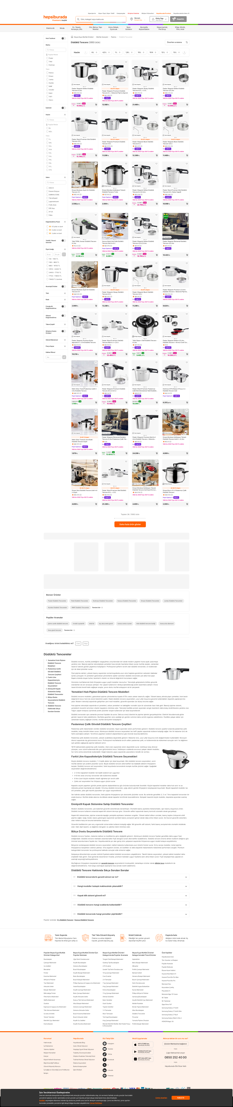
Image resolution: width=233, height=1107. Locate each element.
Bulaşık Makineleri (50, 990)
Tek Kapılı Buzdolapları (110, 1017)
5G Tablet (165, 998)
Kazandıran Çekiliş (168, 987)
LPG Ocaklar (107, 966)
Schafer (51, 90)
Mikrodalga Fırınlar (50, 993)
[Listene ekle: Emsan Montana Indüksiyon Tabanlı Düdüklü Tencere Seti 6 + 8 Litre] (186, 410)
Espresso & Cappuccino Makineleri (55, 1007)
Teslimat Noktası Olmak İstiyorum (84, 1059)
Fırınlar (46, 973)
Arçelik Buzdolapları (79, 963)
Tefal (50, 61)
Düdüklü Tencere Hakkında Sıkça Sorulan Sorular (54, 708)
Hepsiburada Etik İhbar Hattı (175, 1066)
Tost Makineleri (49, 983)
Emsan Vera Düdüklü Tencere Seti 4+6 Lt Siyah (84, 491)
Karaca (51, 73)
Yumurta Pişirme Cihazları (140, 1020)
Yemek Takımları (49, 1017)
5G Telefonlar (166, 1001)
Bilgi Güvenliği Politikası (51, 1063)
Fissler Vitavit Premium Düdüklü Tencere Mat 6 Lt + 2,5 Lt (112, 341)
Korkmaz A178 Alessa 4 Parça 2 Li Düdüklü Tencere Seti (174, 390)
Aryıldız (51, 83)
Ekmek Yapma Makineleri (140, 1007)
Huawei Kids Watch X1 (169, 974)
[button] (64, 254)
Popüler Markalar (167, 967)
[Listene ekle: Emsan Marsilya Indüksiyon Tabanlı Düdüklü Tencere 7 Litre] (126, 163)
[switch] (63, 38)
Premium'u (57, 20)
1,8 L (50, 142)
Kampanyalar (121, 13)
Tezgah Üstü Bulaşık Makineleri (113, 959)
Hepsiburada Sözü (168, 957)
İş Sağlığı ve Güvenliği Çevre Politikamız (57, 1070)
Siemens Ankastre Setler (81, 1010)
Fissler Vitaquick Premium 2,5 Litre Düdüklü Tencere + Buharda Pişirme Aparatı (175, 291)
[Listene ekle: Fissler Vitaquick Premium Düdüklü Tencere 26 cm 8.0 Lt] (126, 362)
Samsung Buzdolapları (139, 997)
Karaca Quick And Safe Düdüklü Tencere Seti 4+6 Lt (112, 242)
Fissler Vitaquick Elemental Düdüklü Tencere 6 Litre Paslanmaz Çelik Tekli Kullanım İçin (114, 438)
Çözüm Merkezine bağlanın (175, 1044)
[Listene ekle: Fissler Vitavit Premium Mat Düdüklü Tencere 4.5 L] (95, 112)
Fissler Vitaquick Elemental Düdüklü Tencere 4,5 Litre (174, 242)
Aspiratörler (136, 959)
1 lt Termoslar (107, 1010)
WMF (50, 86)
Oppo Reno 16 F (167, 1004)
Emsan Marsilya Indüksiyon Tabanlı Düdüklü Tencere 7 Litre (113, 191)
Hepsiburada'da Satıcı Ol (181, 13)
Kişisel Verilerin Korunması (52, 1059)
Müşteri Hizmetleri (148, 13)
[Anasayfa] (72, 37)
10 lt (50, 149)
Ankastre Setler (49, 986)
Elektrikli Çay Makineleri (51, 1020)
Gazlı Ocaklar (107, 1003)
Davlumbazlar (48, 1024)
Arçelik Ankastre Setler (80, 997)
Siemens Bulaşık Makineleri (141, 976)
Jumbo (51, 79)
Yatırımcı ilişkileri (49, 1049)
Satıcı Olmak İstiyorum (80, 1046)
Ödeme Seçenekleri (79, 1063)
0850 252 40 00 (176, 1057)
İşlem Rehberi (77, 1070)
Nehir (50, 93)
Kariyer (46, 1056)
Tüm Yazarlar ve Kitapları (170, 960)
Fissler (51, 58)
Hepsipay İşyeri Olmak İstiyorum (83, 1049)
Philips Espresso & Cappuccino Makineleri (86, 983)
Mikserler (135, 966)
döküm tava (159, 863)
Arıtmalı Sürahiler (108, 997)
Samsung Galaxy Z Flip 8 (170, 1015)
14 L (50, 159)
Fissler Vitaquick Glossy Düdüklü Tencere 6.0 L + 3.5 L (143, 89)
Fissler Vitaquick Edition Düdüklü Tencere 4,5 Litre (173, 89)
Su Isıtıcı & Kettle (49, 1014)
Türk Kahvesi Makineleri (51, 1010)
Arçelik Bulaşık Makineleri (81, 973)
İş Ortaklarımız (48, 1046)
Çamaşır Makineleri (50, 963)
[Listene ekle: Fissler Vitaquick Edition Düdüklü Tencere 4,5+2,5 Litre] (156, 214)
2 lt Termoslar (107, 980)
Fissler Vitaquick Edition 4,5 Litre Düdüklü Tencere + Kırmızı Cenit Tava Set (175, 341)
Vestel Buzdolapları (79, 986)
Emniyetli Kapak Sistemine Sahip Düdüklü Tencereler (55, 691)
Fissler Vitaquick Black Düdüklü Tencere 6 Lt (143, 143)
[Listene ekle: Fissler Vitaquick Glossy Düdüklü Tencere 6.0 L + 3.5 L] (156, 62)
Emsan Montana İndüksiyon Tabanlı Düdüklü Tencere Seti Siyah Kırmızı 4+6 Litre (144, 489)
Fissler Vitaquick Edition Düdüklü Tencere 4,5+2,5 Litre (143, 242)
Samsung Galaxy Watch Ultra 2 (172, 1018)
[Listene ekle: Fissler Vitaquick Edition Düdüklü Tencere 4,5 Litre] (186, 62)
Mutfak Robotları (137, 1003)
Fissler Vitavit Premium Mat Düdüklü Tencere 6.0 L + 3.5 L (114, 491)
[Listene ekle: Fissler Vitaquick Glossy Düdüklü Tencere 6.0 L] (126, 263)
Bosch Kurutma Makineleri (81, 1014)
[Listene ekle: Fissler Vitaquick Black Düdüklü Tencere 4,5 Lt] (186, 112)
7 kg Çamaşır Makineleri (110, 983)
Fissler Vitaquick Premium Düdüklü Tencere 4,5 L (113, 143)
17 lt (50, 170)
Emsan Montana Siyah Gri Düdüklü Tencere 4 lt (83, 191)
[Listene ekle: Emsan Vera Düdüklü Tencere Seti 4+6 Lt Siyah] (95, 461)
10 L (50, 146)
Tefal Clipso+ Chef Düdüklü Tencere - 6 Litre (145, 341)
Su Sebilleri (47, 966)
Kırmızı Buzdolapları (109, 990)
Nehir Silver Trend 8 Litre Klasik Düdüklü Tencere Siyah (82, 440)
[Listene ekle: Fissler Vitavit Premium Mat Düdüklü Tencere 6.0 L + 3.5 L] (126, 461)
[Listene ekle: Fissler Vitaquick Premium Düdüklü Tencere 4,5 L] (126, 112)
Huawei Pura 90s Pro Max (170, 977)
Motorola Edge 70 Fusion (170, 994)
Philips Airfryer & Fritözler (140, 993)
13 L (50, 156)
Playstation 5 (166, 991)
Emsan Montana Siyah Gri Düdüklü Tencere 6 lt (83, 291)
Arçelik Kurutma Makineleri (82, 1024)
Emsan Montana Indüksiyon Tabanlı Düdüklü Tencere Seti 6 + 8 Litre (174, 438)
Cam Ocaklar (107, 976)
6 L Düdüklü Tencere (65, 920)
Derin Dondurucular (138, 983)
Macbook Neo (166, 984)
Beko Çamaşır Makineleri (81, 993)
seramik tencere (107, 863)
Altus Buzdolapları (138, 1010)
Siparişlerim (92, 13)
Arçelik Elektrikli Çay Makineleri (142, 1000)
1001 (50, 96)
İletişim (46, 1073)
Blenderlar (47, 969)
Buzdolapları (48, 959)
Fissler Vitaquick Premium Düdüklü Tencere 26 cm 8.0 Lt (113, 390)
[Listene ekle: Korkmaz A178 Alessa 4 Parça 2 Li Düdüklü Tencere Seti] (186, 362)
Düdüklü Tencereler (138, 1014)
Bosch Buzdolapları (79, 969)
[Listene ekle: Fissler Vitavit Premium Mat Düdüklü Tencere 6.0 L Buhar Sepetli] (186, 163)
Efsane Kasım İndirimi (168, 970)
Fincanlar (135, 1017)
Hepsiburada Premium (163, 13)
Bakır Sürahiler (107, 1000)
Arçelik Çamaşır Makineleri (81, 990)
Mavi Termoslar (108, 1014)
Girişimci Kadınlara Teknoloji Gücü (84, 1056)
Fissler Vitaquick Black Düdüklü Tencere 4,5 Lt (173, 143)
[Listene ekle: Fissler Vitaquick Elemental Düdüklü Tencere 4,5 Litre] (186, 214)
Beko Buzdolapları (79, 976)
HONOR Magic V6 (167, 1021)
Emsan (51, 76)
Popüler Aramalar (167, 963)
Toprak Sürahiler (108, 1007)
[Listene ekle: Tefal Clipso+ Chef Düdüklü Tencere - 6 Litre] (156, 314)
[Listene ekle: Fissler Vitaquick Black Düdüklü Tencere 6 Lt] (156, 112)
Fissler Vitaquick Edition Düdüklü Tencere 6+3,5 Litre (143, 191)
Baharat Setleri (137, 973)
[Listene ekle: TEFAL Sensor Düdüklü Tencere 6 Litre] (95, 214)
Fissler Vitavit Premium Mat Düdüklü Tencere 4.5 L (84, 140)
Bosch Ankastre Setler (80, 1017)
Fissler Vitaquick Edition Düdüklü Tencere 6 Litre (82, 89)
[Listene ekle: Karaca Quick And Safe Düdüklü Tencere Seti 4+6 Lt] (126, 214)
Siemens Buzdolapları (80, 966)
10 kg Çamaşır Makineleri (111, 973)
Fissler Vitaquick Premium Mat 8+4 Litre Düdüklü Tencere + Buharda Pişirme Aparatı (144, 438)
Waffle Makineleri (49, 1000)
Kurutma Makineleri (50, 976)
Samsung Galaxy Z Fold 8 (170, 1008)
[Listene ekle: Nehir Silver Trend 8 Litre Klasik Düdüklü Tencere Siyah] (95, 410)
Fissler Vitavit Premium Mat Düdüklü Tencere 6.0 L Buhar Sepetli (175, 191)
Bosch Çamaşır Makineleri (140, 980)
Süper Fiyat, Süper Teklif (106, 13)
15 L (50, 163)
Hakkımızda (47, 1042)
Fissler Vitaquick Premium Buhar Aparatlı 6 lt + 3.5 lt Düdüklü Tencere (84, 341)
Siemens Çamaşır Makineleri (82, 1007)
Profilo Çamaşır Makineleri (140, 969)
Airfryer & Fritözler (49, 980)
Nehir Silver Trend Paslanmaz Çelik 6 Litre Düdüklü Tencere (84, 390)
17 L (50, 166)
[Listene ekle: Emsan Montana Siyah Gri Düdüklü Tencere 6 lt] (95, 263)
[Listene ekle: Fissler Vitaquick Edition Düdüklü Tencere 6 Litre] (95, 62)
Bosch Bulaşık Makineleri (81, 980)
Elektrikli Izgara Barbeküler (141, 986)
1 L (50, 139)
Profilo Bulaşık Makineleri (140, 1024)
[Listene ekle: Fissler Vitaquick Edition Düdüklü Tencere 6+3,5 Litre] (156, 163)
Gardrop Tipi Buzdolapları (111, 963)
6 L (50, 128)
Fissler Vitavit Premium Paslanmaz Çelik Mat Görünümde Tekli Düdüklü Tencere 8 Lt (144, 390)
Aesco (51, 100)
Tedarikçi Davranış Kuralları (82, 1053)
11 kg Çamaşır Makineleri (111, 993)
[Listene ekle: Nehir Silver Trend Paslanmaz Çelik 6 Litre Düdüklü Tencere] (95, 362)
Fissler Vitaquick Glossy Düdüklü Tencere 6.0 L (112, 293)
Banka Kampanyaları (80, 1066)
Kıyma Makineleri (137, 990)
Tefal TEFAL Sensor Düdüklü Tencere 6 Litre (84, 242)
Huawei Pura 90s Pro (168, 981)
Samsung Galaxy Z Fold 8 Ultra (172, 1011)
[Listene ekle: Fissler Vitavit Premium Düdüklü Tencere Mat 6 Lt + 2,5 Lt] (126, 314)
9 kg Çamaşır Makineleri (110, 986)
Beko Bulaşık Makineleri (140, 963)
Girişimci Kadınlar (133, 13)
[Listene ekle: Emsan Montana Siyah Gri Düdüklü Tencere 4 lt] (95, 163)
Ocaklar (46, 1003)
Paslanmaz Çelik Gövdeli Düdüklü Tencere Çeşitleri (54, 671)
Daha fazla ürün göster (130, 524)
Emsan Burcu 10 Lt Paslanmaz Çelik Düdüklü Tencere (174, 491)
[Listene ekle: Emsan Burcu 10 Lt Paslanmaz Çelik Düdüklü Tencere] (186, 461)
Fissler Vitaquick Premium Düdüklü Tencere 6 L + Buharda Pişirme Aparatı (115, 92)
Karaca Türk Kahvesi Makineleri (83, 1000)
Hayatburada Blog (79, 1042)
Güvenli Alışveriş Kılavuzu (52, 1066)
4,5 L (50, 131)
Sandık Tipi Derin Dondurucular (113, 969)
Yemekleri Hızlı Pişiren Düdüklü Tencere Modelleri (56, 663)
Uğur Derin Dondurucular (81, 959)
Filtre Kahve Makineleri (51, 997)
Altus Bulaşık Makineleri (81, 1003)
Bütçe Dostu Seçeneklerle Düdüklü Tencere (56, 700)
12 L (50, 153)
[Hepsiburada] (55, 17)
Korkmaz (52, 65)
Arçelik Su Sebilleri (79, 1020)
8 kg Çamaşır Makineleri (110, 1020)
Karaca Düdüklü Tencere (84, 920)
